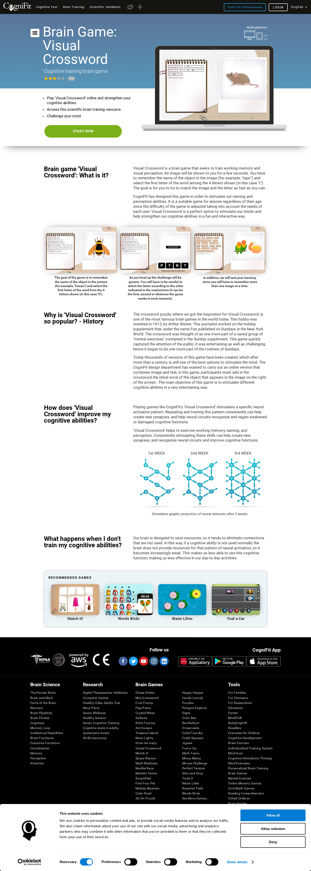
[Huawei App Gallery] (195, 661)
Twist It (187, 778)
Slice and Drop (192, 773)
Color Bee (189, 718)
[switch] (130, 862)
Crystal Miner (145, 713)
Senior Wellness (94, 713)
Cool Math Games (241, 788)
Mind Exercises (239, 763)
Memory (36, 753)
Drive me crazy (146, 743)
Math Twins (190, 753)
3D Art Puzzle (145, 798)
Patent (233, 713)
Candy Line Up (192, 698)
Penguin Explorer (194, 708)
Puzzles (188, 703)
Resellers (234, 728)
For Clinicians (238, 698)
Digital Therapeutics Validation (105, 692)
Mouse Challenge (194, 763)
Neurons (36, 708)
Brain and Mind (41, 698)
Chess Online (144, 692)
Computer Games (96, 698)
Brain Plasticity (41, 713)
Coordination (39, 748)
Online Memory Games (244, 783)
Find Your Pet (145, 783)
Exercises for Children (244, 733)
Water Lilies (190, 783)
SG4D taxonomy (95, 738)
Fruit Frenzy (144, 703)
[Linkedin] (164, 661)
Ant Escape (143, 728)
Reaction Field (192, 788)
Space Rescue (145, 758)
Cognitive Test (47, 7)
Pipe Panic (143, 708)
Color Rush (143, 793)
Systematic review (96, 733)
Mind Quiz (235, 753)
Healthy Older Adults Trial (101, 703)
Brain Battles (237, 803)
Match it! (142, 753)
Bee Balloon (190, 723)
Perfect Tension (193, 768)
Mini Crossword (146, 698)
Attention (37, 763)
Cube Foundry (192, 733)
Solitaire (141, 718)
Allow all (273, 815)
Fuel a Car (189, 748)
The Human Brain (43, 692)
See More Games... (196, 798)
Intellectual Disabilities (46, 733)
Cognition (37, 723)
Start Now (83, 131)
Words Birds (191, 793)
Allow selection (273, 829)
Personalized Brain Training (248, 768)
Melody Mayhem (147, 788)
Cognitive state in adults (100, 728)
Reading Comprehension (246, 793)
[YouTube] (143, 661)
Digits (186, 713)
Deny (273, 842)
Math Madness (146, 763)
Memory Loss (40, 728)
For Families (237, 692)
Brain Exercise (238, 743)
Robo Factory (145, 723)
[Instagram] (153, 661)
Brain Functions (42, 738)
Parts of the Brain (43, 703)
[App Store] (264, 661)
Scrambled (143, 778)
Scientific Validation (105, 7)
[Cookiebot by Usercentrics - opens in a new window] (29, 862)
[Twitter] (133, 661)
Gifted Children (239, 798)
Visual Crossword (148, 748)
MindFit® (235, 718)
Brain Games (237, 773)
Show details (237, 862)
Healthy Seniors (94, 718)
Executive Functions (45, 743)
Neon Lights (144, 738)
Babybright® (237, 723)
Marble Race (144, 768)
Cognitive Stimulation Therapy (250, 758)
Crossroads (190, 728)
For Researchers (240, 703)
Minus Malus (191, 758)
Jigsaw (187, 743)
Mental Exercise (239, 778)
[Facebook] (123, 661)
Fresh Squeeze (193, 738)
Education (235, 708)
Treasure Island (146, 733)
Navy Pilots (91, 708)
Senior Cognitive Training (101, 723)
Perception (38, 758)
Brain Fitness (40, 718)
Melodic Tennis (146, 773)
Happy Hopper (192, 692)
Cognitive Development (245, 738)
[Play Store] (229, 661)
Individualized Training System (250, 748)
